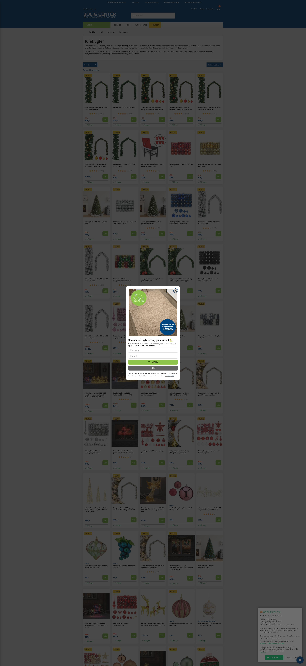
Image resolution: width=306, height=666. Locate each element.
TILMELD (153, 362)
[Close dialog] (175, 291)
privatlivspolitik (169, 376)
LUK (153, 368)
